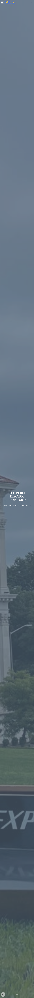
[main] (17, 496)
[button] (2, 2)
